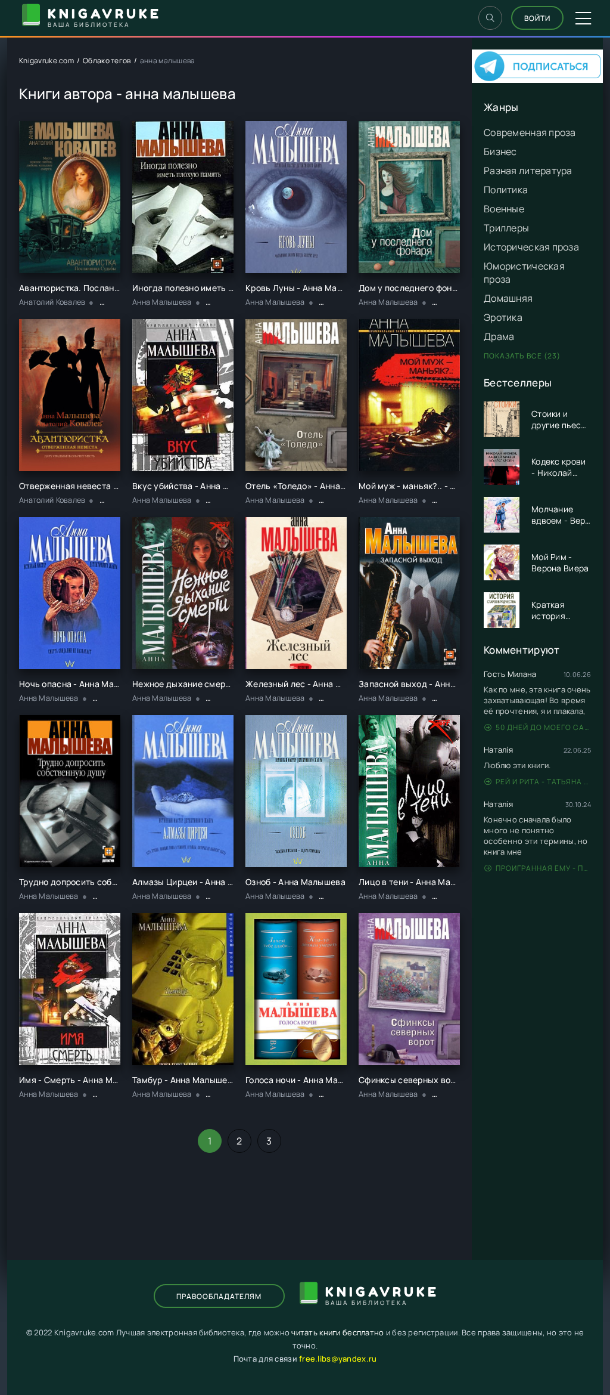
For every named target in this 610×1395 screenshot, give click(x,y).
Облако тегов (106, 60)
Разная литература (528, 170)
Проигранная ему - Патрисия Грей (543, 868)
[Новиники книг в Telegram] (537, 79)
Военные (504, 208)
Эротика (503, 317)
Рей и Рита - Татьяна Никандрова (543, 782)
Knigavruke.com (46, 60)
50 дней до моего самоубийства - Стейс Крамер (543, 727)
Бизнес (500, 151)
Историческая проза (531, 246)
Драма (499, 336)
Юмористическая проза (524, 272)
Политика (506, 189)
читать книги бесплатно (337, 1332)
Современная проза (530, 132)
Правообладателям (219, 1296)
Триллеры (506, 227)
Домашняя (508, 298)
